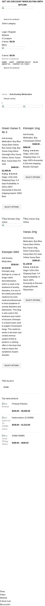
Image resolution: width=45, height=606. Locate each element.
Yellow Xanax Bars (31, 257)
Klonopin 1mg (31, 128)
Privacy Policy (6, 553)
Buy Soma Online (8, 524)
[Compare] (5, 123)
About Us (4, 540)
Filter (6, 387)
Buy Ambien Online (8, 507)
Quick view (5, 213)
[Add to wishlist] (5, 201)
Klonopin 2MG (10, 252)
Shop (3, 548)
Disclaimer (5, 557)
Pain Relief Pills (7, 516)
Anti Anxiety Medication (10, 503)
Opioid (3, 511)
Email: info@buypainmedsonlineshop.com (17, 572)
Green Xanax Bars (31, 251)
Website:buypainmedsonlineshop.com (16, 577)
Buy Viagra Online (8, 520)
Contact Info (7, 568)
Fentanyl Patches (19, 404)
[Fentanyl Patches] (6, 407)
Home (5, 94)
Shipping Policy (7, 561)
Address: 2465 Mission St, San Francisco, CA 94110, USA (22, 582)
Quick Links (7, 531)
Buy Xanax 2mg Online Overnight (11, 151)
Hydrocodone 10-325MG (23, 418)
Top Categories (9, 498)
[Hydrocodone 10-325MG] (6, 423)
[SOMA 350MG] (6, 440)
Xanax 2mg (30, 231)
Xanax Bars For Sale (32, 254)
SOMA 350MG (18, 436)
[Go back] (5, 79)
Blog (3, 544)
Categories (7, 91)
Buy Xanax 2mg (9, 148)
